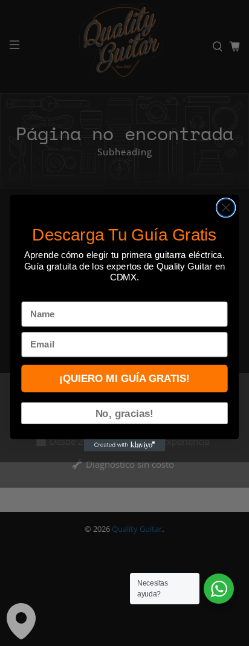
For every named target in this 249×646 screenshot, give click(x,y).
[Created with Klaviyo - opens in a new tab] (125, 445)
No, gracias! (124, 412)
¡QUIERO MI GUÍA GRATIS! (124, 378)
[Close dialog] (225, 207)
